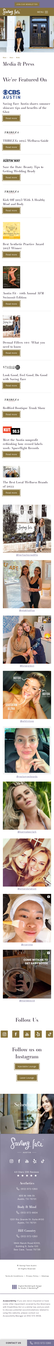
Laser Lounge (27, 1077)
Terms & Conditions (14, 1276)
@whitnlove (27, 721)
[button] (46, 12)
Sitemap (45, 1276)
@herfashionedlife (27, 554)
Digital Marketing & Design (30, 1287)
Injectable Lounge (27, 1066)
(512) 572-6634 (33, 1316)
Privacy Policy (32, 1276)
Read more (13, 118)
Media (18, 57)
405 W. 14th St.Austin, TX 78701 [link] (27, 1197)
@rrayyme (27, 944)
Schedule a (27, 1108)
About (11, 57)
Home (4, 57)
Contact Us (27, 1123)
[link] (27, 1190)
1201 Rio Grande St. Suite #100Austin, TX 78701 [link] (27, 1221)
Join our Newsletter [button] (26, 4)
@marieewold (27, 1000)
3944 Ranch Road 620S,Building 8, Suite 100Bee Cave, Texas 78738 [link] (27, 1246)
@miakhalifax (27, 610)
